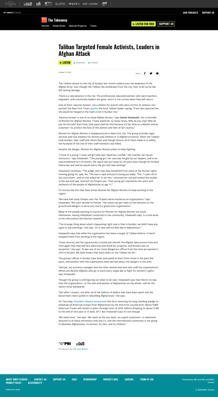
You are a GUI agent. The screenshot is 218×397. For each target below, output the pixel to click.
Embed (95, 62)
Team (93, 26)
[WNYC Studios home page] (15, 12)
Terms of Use (147, 379)
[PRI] (65, 344)
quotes (94, 108)
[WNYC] (80, 344)
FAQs (74, 379)
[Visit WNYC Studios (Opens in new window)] (48, 4)
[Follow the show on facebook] (23, 389)
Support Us (208, 12)
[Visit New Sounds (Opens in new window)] (90, 4)
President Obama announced (90, 301)
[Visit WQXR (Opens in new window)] (74, 4)
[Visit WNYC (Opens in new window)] (28, 4)
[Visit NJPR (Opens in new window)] (60, 4)
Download (80, 62)
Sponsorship (90, 379)
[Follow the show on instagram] (33, 389)
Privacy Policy (13, 382)
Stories (45, 26)
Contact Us (40, 379)
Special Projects (78, 26)
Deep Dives (59, 26)
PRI (74, 349)
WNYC (84, 349)
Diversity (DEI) (110, 379)
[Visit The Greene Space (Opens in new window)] (104, 4)
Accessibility (35, 382)
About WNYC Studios (16, 379)
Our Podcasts (190, 12)
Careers (129, 379)
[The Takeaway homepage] (45, 20)
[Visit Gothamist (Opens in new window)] (38, 4)
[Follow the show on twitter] (28, 389)
